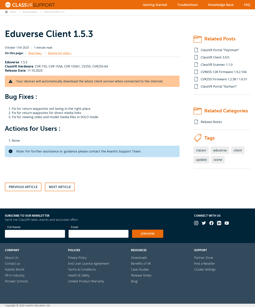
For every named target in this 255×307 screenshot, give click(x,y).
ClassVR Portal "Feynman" (220, 50)
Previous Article (23, 187)
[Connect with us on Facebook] (211, 223)
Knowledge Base (220, 5)
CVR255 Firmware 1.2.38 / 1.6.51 (224, 79)
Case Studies (140, 269)
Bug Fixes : (35, 53)
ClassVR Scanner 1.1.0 (216, 64)
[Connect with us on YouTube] (227, 223)
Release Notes (211, 122)
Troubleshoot (187, 5)
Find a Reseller (204, 263)
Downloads (139, 257)
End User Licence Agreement (88, 263)
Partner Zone (203, 257)
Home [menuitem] (13, 11)
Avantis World (14, 269)
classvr (201, 150)
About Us (11, 257)
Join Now (147, 234)
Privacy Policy (77, 257)
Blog (134, 281)
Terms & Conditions (82, 269)
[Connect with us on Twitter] (204, 223)
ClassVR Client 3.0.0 (215, 57)
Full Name (13, 227)
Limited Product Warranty (86, 281)
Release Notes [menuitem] (30, 11)
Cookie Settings (205, 269)
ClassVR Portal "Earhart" (219, 86)
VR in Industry (14, 275)
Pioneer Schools (16, 281)
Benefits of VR (141, 263)
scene (218, 159)
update (201, 159)
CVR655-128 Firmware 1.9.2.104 (223, 72)
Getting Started (155, 5)
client (238, 150)
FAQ (247, 5)
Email (74, 227)
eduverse (220, 150)
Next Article (60, 187)
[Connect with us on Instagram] (196, 223)
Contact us (12, 263)
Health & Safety (79, 275)
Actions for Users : (60, 53)
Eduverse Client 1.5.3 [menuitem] (54, 11)
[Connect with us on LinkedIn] (219, 223)
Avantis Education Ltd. (37, 305)
